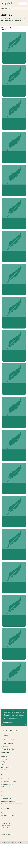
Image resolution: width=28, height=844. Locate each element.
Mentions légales (5, 827)
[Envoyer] (24, 723)
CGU (2, 829)
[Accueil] (7, 3)
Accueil (2, 8)
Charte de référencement (6, 834)
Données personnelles (6, 823)
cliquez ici (17, 718)
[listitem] (2, 749)
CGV (2, 832)
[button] (14, 47)
